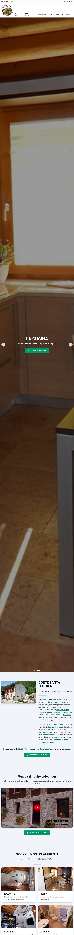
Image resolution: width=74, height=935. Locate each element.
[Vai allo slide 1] (35, 670)
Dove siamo (27, 14)
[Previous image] (3, 879)
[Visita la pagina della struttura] (18, 692)
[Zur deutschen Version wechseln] (7, 1)
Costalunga (51, 742)
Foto (51, 14)
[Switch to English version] (4, 1)
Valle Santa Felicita (53, 702)
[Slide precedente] (3, 345)
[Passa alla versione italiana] (2, 1)
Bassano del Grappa (55, 727)
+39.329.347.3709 (23, 749)
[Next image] (33, 879)
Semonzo (42, 712)
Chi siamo (16, 14)
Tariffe (69, 14)
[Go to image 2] (18, 889)
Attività (59, 14)
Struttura (41, 14)
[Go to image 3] (20, 889)
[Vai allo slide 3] (39, 670)
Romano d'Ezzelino (54, 712)
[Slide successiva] (71, 345)
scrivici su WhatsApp (44, 749)
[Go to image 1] (16, 889)
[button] (37, 808)
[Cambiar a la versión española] (12, 1)
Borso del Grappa (62, 710)
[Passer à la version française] (9, 1)
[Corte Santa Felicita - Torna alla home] (7, 10)
